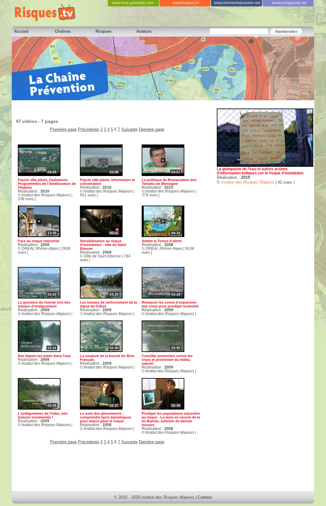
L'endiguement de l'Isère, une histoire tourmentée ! (42, 415)
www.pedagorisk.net (289, 3)
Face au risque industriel (38, 241)
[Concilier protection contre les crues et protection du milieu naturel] (163, 350)
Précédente (88, 129)
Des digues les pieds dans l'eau (44, 356)
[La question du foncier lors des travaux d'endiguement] (39, 297)
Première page (63, 129)
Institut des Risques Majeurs (247, 182)
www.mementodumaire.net (237, 3)
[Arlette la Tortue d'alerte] (163, 235)
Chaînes (63, 31)
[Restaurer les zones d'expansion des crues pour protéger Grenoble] (163, 297)
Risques (103, 31)
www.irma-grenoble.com (133, 3)
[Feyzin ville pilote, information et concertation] (101, 174)
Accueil (21, 31)
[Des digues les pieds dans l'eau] (39, 350)
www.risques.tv (186, 3)
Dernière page (151, 129)
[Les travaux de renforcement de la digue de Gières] (101, 297)
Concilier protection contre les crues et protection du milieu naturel (167, 359)
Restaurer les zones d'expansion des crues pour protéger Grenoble (170, 304)
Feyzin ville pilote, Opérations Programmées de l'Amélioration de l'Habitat (47, 183)
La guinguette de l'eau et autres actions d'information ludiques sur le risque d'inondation (260, 171)
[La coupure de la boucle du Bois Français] (101, 350)
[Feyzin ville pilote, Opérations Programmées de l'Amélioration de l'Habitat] (39, 174)
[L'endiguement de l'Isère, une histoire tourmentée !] (39, 408)
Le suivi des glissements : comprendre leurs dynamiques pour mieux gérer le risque (105, 417)
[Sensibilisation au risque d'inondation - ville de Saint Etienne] (101, 235)
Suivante (129, 129)
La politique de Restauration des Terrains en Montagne (169, 182)
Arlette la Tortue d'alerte (162, 241)
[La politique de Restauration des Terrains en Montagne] (163, 174)
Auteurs (144, 31)
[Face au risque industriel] (39, 235)
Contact (205, 497)
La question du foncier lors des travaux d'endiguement (44, 304)
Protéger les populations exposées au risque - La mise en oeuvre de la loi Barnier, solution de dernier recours (171, 419)
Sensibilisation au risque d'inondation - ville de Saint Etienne (103, 244)
